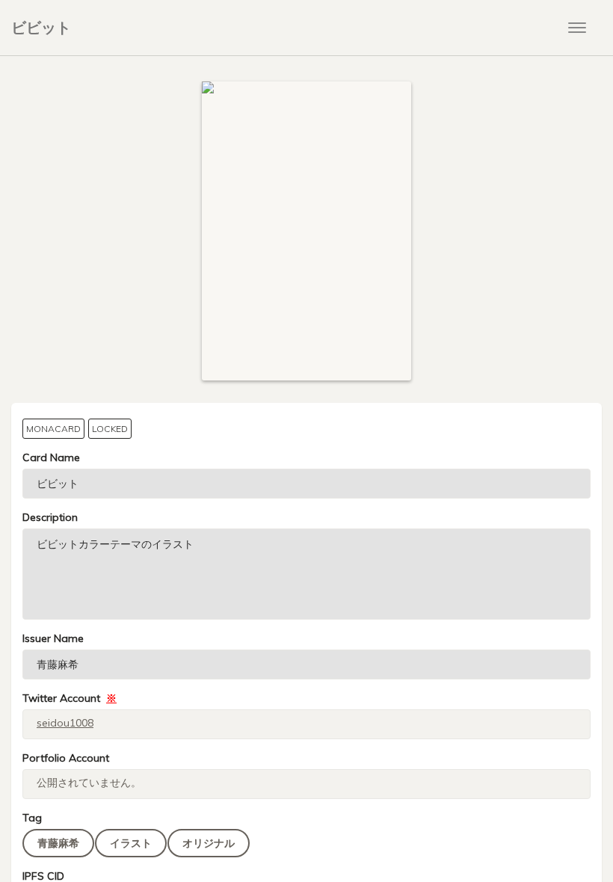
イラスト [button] (131, 843)
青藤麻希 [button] (58, 843)
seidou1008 (65, 723)
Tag (32, 817)
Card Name (51, 457)
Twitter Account (69, 698)
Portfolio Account (65, 758)
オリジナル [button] (208, 843)
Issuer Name (53, 638)
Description (50, 517)
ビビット (41, 27)
